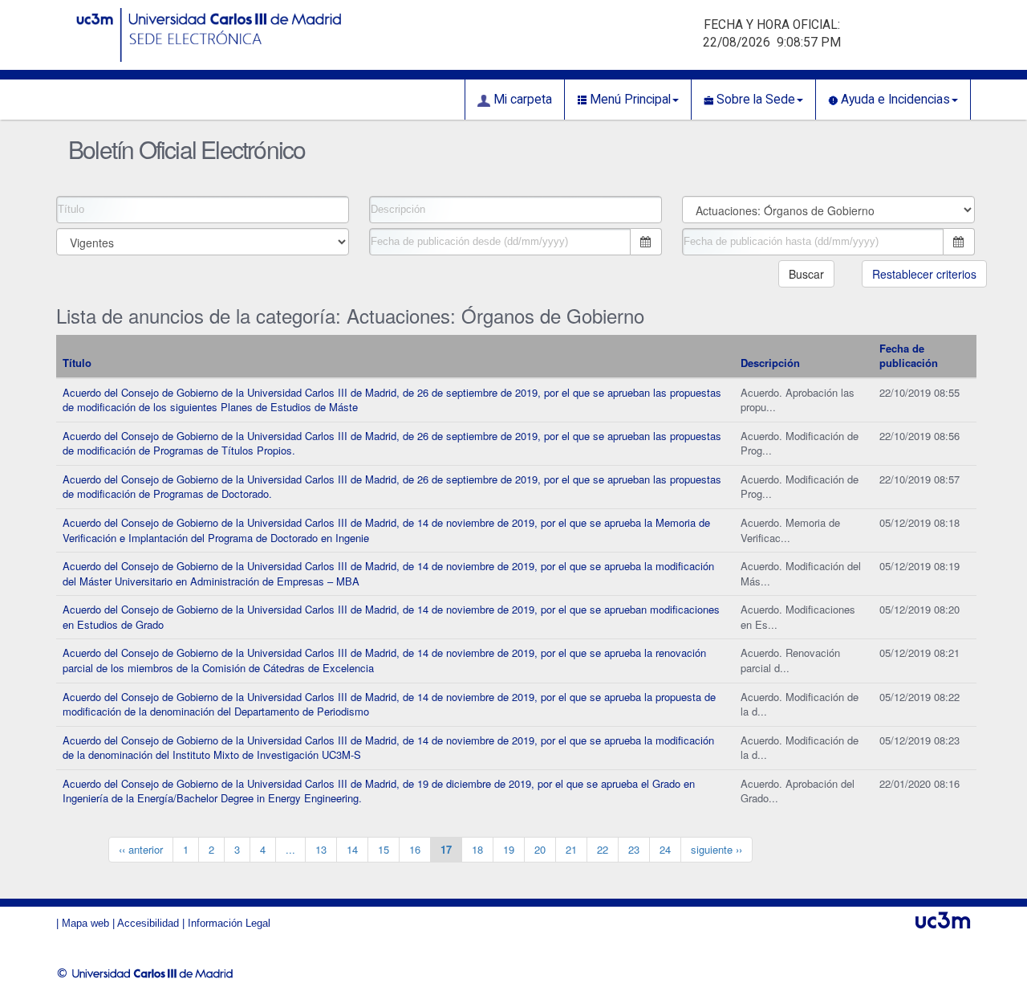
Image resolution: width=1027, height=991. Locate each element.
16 (414, 849)
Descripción (770, 362)
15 (383, 849)
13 (321, 849)
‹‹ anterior (141, 849)
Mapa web (85, 923)
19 (508, 849)
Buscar (806, 274)
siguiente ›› (716, 849)
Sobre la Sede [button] (754, 99)
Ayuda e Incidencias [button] (894, 99)
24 (665, 849)
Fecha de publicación (908, 356)
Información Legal (229, 923)
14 (352, 849)
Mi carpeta (521, 99)
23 (633, 849)
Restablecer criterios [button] (924, 274)
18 (477, 849)
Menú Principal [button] (629, 99)
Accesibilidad (148, 923)
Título (77, 362)
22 (602, 849)
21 (571, 849)
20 (540, 849)
